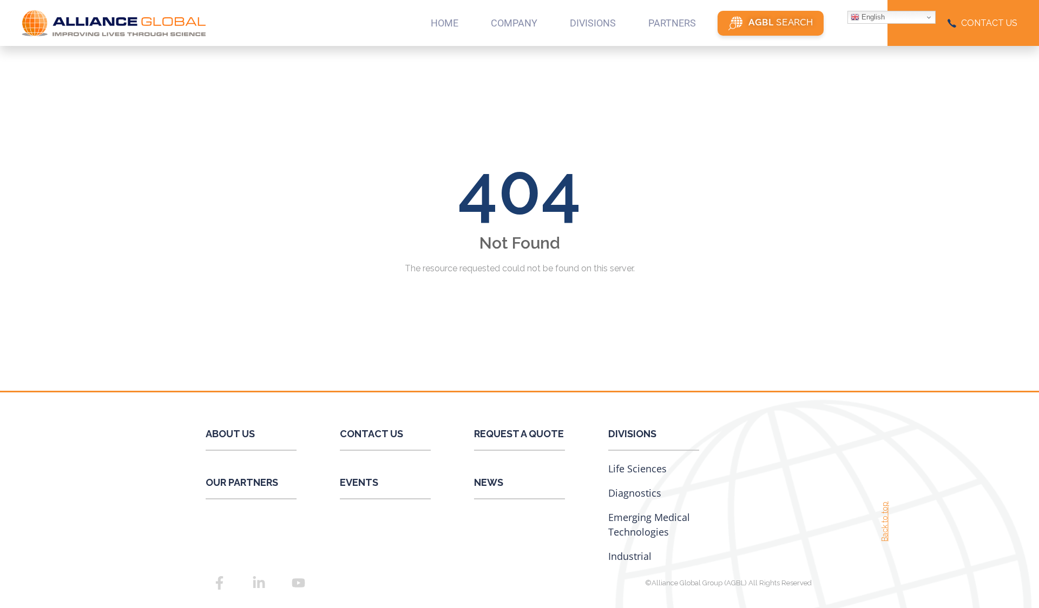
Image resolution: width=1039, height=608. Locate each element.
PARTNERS (672, 23)
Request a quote (519, 433)
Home (444, 23)
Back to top (884, 522)
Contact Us (371, 433)
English (872, 17)
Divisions (632, 433)
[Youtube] (298, 582)
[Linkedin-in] (258, 582)
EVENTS (359, 482)
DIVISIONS (593, 23)
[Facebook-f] (219, 582)
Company (514, 23)
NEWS (488, 482)
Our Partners (242, 482)
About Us (230, 433)
